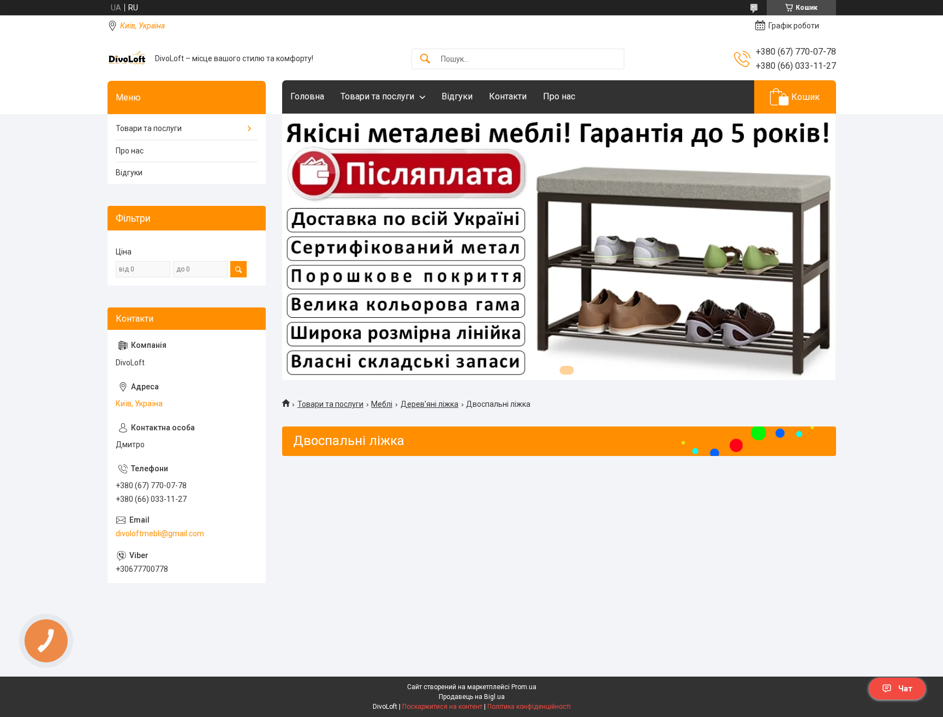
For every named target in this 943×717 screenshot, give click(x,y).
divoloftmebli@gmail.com (160, 533)
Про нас (559, 96)
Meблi (381, 404)
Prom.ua (523, 687)
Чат (905, 688)
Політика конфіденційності (529, 706)
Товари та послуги (377, 96)
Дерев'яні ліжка (429, 404)
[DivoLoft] (127, 58)
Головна (307, 96)
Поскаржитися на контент (442, 706)
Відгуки (457, 96)
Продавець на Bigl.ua (472, 697)
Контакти (508, 96)
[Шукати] (425, 59)
